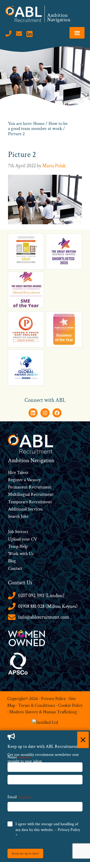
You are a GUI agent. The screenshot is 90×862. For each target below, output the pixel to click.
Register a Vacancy (24, 480)
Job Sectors (18, 532)
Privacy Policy (53, 699)
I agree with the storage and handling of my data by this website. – (48, 829)
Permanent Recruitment (30, 487)
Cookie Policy (70, 705)
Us (31, 554)
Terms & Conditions (36, 705)
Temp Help (18, 546)
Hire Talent (18, 472)
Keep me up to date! (25, 853)
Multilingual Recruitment (31, 494)
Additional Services (25, 509)
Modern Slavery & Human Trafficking (43, 712)
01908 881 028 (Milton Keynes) (48, 606)
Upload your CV (22, 539)
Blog (12, 561)
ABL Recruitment (24, 14)
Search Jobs (18, 516)
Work (14, 554)
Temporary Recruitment (30, 502)
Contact (15, 568)
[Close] (83, 740)
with (24, 554)
